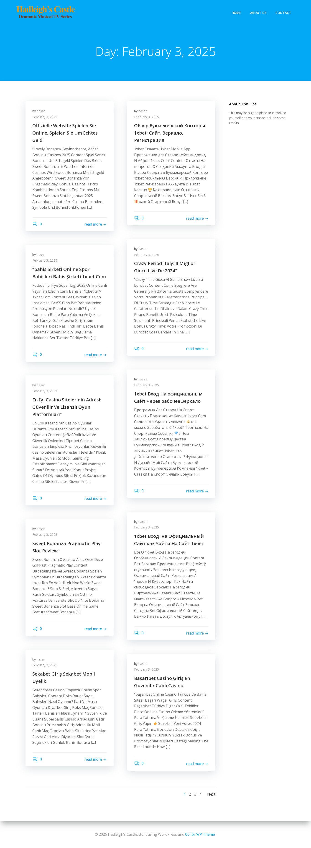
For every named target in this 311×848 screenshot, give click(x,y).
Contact (283, 12)
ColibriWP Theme (200, 834)
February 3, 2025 (44, 117)
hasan (41, 111)
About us (258, 12)
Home (236, 12)
